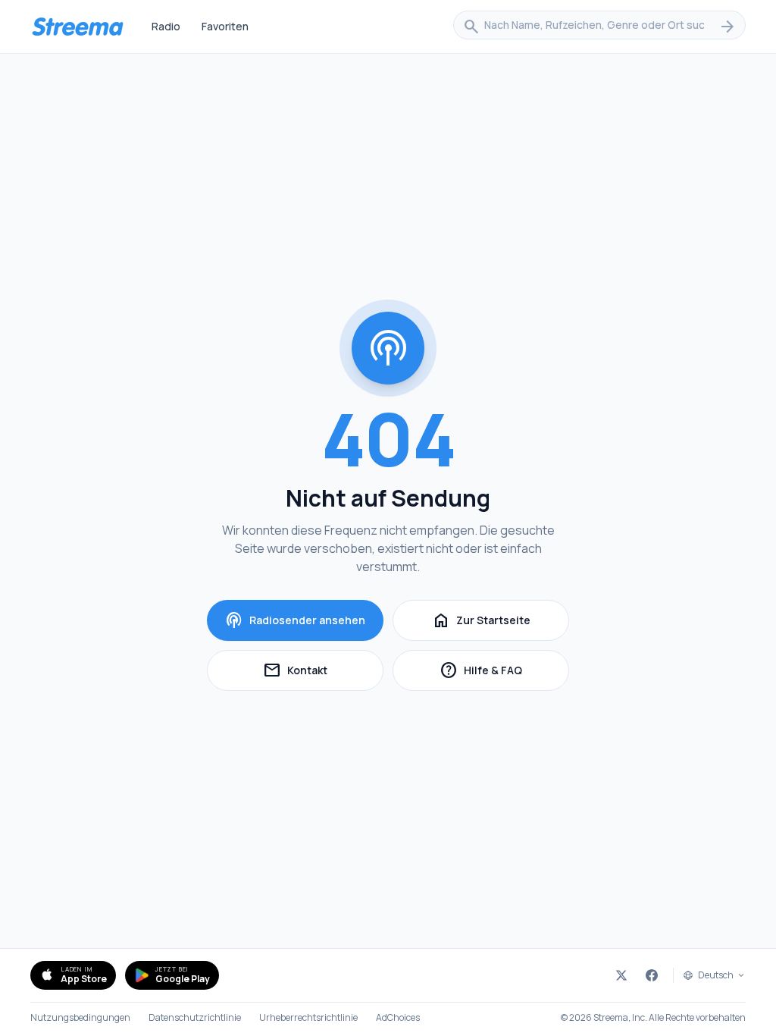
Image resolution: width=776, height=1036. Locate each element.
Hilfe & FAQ (504, 672)
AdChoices (398, 1018)
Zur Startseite (481, 620)
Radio (166, 26)
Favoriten (225, 26)
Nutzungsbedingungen (80, 1018)
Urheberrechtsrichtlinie (308, 1018)
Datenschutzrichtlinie (195, 1018)
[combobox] (599, 26)
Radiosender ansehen (295, 620)
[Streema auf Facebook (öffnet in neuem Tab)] (652, 975)
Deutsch (716, 975)
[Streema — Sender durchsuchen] (77, 26)
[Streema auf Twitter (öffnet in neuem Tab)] (621, 975)
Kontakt (323, 672)
